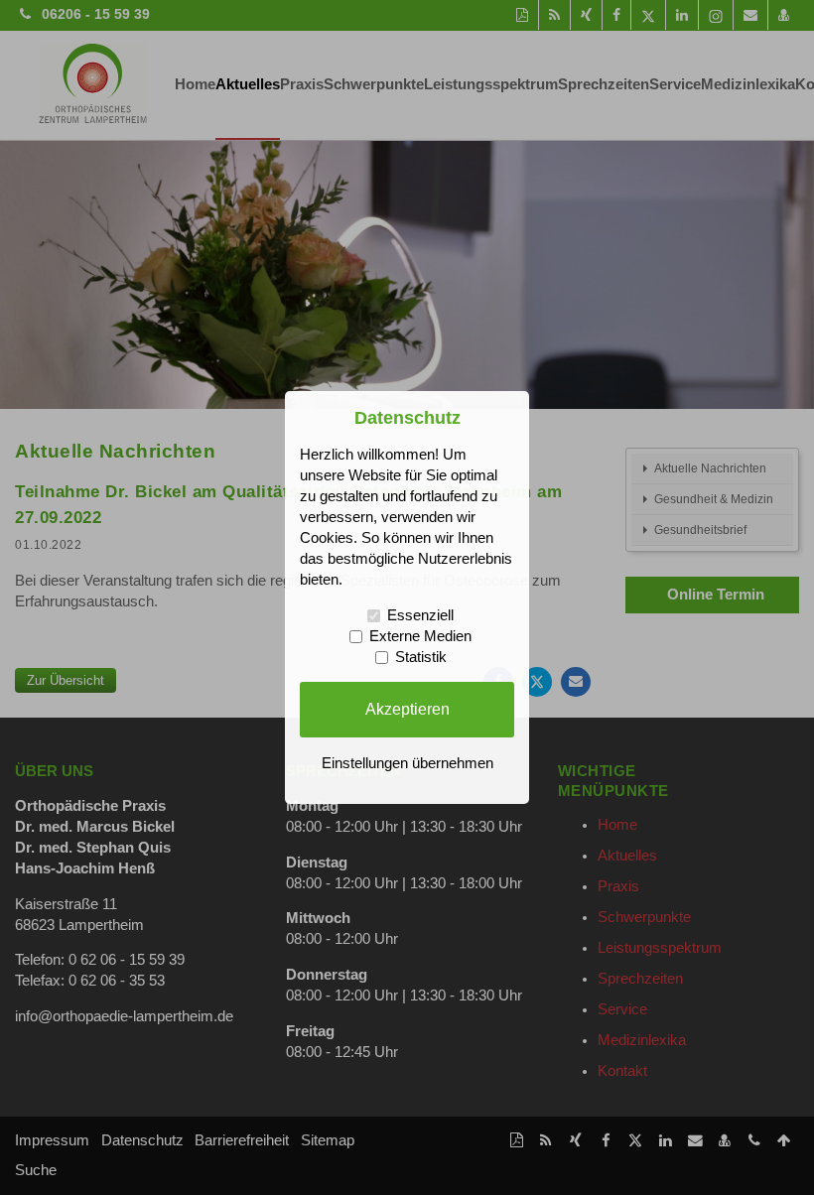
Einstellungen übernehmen (407, 763)
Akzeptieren (407, 709)
